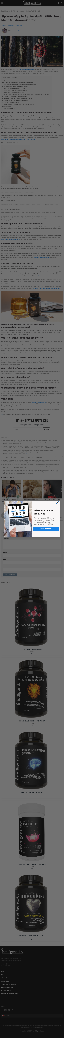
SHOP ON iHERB (45, 529)
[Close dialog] (57, 502)
